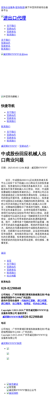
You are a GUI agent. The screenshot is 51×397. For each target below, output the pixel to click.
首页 (9, 261)
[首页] (14, 54)
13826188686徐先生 (31, 348)
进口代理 (41, 300)
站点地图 (11, 276)
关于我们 (11, 25)
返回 (3, 253)
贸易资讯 (11, 31)
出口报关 (17, 303)
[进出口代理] (13, 18)
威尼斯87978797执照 (13, 317)
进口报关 (5, 303)
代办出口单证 (39, 303)
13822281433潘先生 (31, 353)
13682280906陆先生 (31, 358)
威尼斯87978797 (9, 146)
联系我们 (11, 34)
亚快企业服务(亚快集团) (13, 7)
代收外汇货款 (28, 300)
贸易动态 (11, 28)
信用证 (27, 303)
